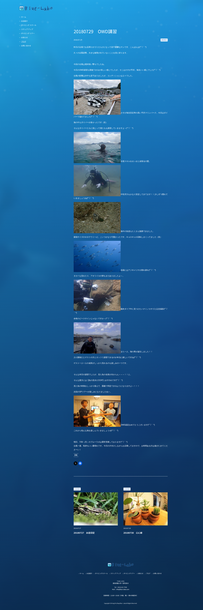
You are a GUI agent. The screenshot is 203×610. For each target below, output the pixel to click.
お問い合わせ (26, 46)
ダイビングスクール (101, 573)
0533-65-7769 (122, 587)
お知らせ (24, 37)
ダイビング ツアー (28, 33)
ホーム (23, 17)
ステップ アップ (27, 29)
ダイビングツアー (129, 573)
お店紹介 (24, 21)
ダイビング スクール (28, 25)
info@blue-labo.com (122, 589)
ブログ (23, 41)
